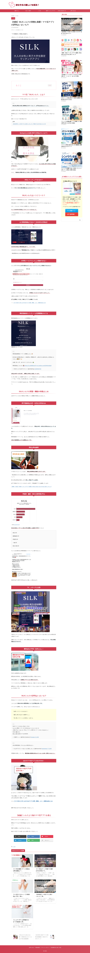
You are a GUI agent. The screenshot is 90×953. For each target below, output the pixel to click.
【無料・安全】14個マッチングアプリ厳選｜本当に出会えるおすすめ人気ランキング (31, 486)
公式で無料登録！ (71, 214)
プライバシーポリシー (45, 947)
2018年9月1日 (38, 369)
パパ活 (39, 10)
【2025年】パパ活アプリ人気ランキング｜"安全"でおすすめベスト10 (29, 124)
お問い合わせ (73, 10)
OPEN (50, 85)
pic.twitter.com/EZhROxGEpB (44, 365)
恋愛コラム (17, 10)
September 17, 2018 (46, 748)
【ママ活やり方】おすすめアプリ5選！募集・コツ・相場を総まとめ (29, 302)
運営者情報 (37, 947)
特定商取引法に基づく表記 (56, 947)
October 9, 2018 (35, 737)
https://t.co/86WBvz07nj (31, 365)
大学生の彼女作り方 (62, 10)
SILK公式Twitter (16, 524)
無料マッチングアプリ (50, 10)
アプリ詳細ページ (71, 210)
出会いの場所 (28, 10)
